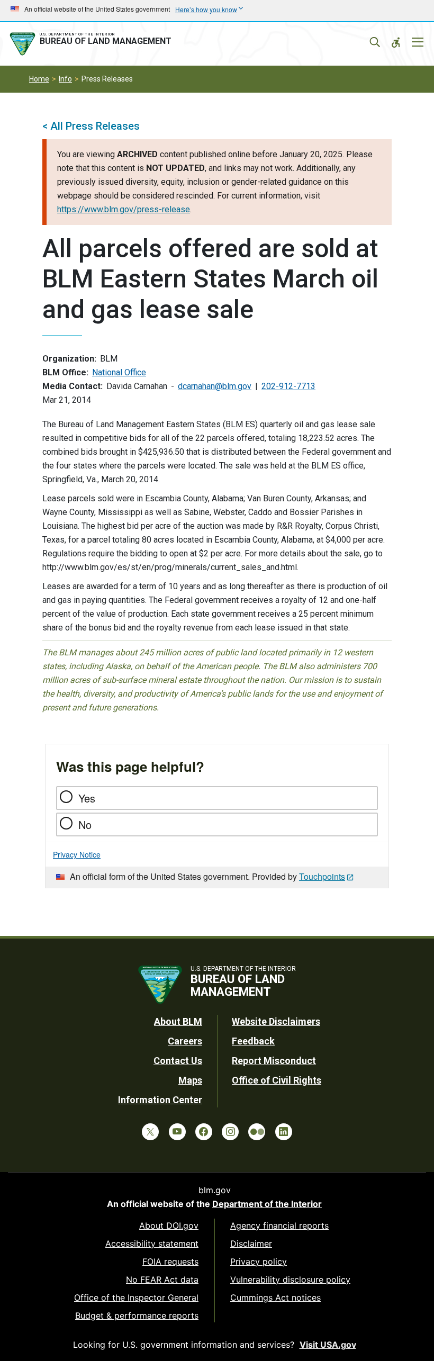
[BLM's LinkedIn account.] (283, 1131)
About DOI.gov (168, 1225)
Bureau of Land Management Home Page (92, 44)
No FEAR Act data (162, 1279)
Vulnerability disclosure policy (290, 1279)
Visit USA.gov (328, 1344)
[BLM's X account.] (150, 1131)
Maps (190, 1080)
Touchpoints (322, 876)
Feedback (253, 1041)
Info (65, 79)
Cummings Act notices (275, 1297)
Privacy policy (258, 1261)
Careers (185, 1041)
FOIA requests (170, 1261)
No (85, 824)
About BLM (178, 1021)
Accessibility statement (151, 1243)
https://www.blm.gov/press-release (123, 209)
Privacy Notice (77, 854)
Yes (86, 798)
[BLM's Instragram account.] (230, 1131)
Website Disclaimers (276, 1021)
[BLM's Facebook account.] (203, 1131)
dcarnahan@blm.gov (214, 386)
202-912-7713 (288, 386)
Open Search (374, 42)
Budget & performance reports (136, 1315)
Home (39, 79)
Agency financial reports (279, 1225)
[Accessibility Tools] (395, 42)
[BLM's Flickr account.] (256, 1131)
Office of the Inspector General (136, 1297)
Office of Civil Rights (276, 1080)
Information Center (160, 1099)
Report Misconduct (274, 1060)
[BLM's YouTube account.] (177, 1131)
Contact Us (177, 1060)
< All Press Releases (91, 126)
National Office (119, 372)
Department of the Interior (267, 1203)
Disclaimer (251, 1243)
